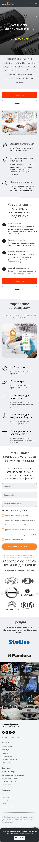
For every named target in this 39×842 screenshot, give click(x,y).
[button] (31, 3)
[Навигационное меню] (36, 3)
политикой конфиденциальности (22, 833)
